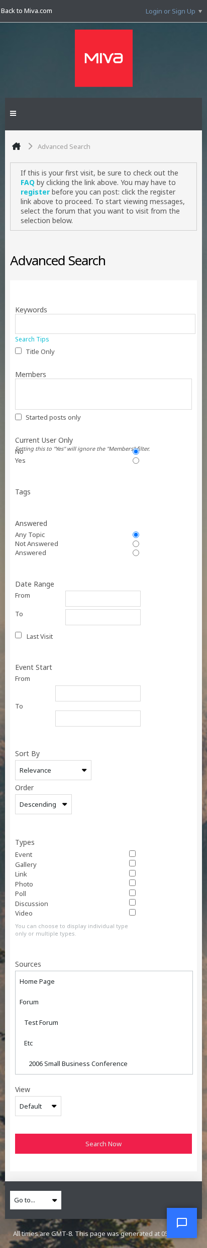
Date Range (34, 583)
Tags (23, 491)
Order (24, 787)
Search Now (103, 1143)
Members (30, 374)
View (22, 1089)
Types (25, 841)
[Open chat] (182, 1223)
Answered (31, 522)
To (19, 613)
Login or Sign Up (170, 11)
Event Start (33, 666)
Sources (28, 963)
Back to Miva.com (26, 10)
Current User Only (82, 439)
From (22, 595)
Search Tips (32, 339)
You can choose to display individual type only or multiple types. (71, 929)
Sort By (27, 753)
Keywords (31, 309)
